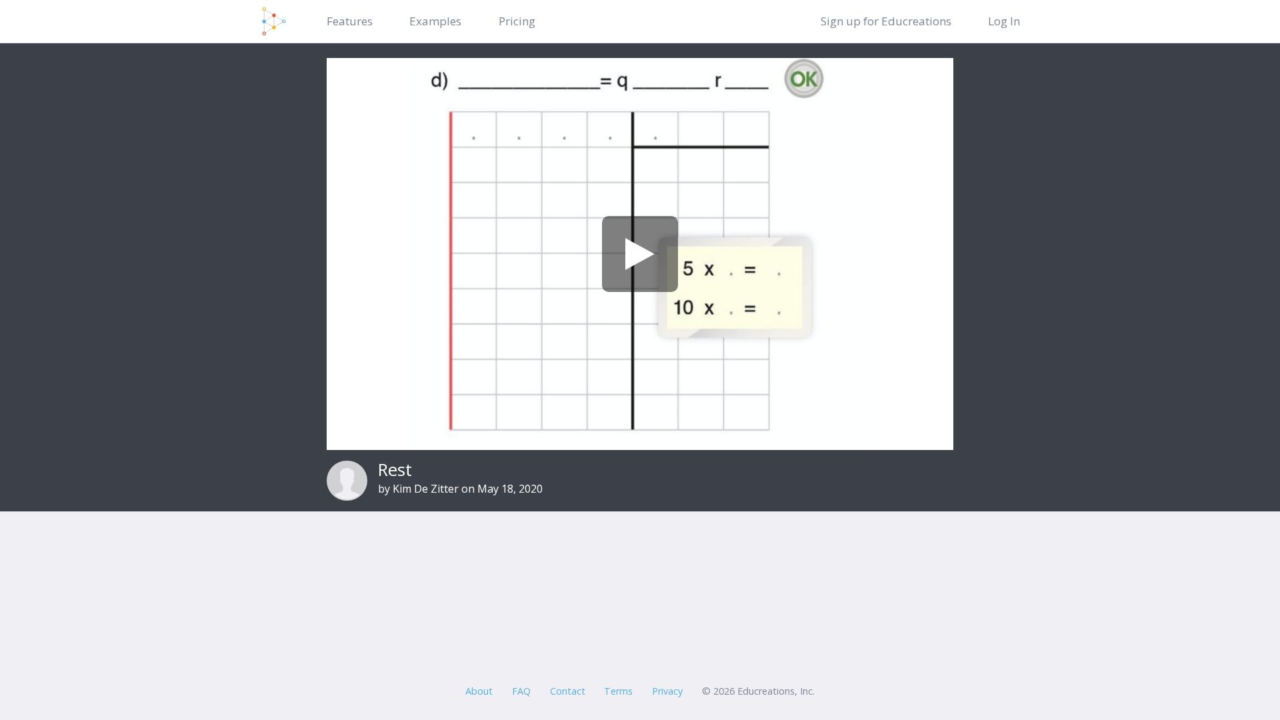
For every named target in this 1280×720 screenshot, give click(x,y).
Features (350, 21)
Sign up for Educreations (886, 21)
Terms (618, 691)
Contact (567, 691)
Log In (1004, 21)
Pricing (517, 21)
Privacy (667, 691)
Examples (435, 21)
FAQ (521, 691)
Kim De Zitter (426, 488)
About (479, 691)
